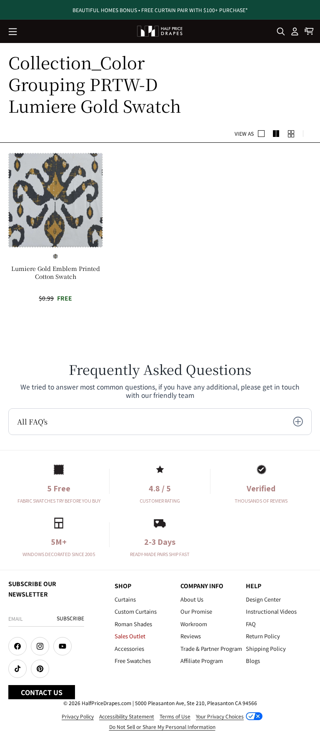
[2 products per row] (261, 133)
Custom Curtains (136, 611)
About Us (191, 599)
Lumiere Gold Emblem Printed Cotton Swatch (55, 272)
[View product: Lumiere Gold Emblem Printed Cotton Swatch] (55, 200)
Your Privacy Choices (220, 716)
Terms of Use (175, 716)
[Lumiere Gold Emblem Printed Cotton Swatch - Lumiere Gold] (55, 256)
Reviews (190, 636)
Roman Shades (133, 624)
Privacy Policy (78, 716)
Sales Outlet (130, 636)
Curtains (125, 599)
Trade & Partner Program (211, 648)
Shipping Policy (266, 648)
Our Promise (196, 611)
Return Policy (263, 636)
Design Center (263, 599)
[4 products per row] (276, 133)
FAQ (251, 624)
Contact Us (41, 692)
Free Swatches (133, 661)
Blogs (253, 661)
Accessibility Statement (126, 716)
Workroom (193, 624)
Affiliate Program (201, 661)
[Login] (295, 31)
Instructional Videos (271, 611)
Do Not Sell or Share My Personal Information (162, 726)
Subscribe (70, 618)
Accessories (129, 648)
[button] (13, 32)
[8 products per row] (291, 133)
